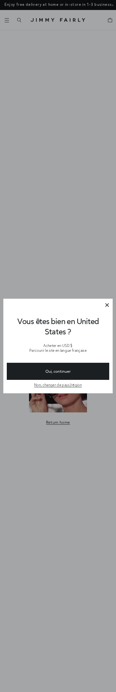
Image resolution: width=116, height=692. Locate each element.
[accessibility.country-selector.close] (107, 305)
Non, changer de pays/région (58, 385)
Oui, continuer (58, 371)
